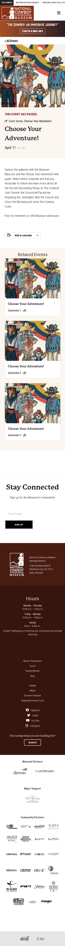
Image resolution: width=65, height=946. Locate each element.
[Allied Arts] (11, 827)
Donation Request (32, 695)
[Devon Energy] (20, 771)
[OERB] (25, 870)
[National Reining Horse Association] (11, 870)
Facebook (35, 710)
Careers (32, 685)
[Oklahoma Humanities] (53, 870)
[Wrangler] (46, 901)
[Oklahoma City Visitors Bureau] (32, 902)
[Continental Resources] (39, 839)
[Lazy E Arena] (39, 854)
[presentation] (32, 278)
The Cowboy (7, 3)
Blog (32, 676)
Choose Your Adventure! (26, 304)
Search (32, 742)
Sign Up (19, 524)
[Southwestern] (39, 887)
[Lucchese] (53, 854)
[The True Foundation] (32, 799)
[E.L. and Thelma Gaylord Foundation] (45, 771)
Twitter (34, 715)
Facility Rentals (32, 671)
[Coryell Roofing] (53, 839)
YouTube (34, 720)
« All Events (11, 40)
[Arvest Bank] (11, 839)
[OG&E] (39, 870)
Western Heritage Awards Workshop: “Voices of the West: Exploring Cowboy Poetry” (16, 458)
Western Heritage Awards (27, 3)
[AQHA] (53, 826)
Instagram (34, 726)
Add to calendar (23, 235)
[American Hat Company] (39, 826)
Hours (32, 666)
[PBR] (25, 887)
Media (32, 690)
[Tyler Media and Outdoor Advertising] (18, 901)
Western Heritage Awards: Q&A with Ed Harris (50, 455)
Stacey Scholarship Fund (32, 700)
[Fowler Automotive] (25, 854)
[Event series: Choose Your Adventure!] (24, 311)
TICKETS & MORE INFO (32, 30)
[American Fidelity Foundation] (25, 826)
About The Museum (32, 661)
